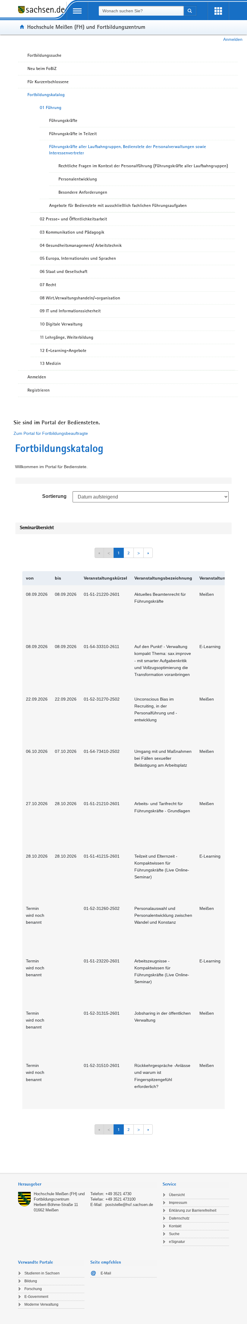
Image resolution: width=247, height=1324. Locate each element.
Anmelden (232, 39)
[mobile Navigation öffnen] (77, 11)
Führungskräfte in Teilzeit (73, 133)
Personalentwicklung (77, 179)
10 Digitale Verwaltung (61, 324)
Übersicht (177, 1195)
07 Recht (48, 284)
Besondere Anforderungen (82, 192)
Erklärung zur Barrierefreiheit (192, 1210)
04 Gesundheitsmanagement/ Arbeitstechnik (81, 245)
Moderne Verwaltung (41, 1304)
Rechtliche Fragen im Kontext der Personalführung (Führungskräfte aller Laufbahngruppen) (143, 165)
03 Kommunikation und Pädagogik (72, 232)
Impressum (178, 1203)
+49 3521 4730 (118, 1194)
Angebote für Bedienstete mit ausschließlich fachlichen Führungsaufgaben (118, 205)
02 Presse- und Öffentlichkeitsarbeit (73, 219)
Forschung (33, 1289)
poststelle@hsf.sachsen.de (129, 1204)
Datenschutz (179, 1218)
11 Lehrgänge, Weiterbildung (66, 337)
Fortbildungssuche (44, 55)
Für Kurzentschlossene (48, 81)
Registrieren (38, 390)
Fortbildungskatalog (46, 94)
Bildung (30, 1281)
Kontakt (175, 1226)
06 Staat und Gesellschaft (63, 271)
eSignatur (177, 1242)
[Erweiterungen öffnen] (218, 11)
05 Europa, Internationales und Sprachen (78, 258)
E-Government (36, 1297)
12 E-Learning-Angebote (63, 350)
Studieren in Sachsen (42, 1273)
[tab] (87, 1185)
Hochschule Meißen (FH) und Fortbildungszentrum (86, 26)
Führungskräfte (63, 120)
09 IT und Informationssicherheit (70, 311)
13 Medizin (50, 363)
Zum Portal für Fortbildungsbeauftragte (51, 433)
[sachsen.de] (42, 13)
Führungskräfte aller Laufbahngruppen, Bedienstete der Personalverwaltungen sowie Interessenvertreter (127, 150)
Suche (174, 1234)
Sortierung (54, 496)
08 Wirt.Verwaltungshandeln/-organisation (80, 298)
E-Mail (106, 1273)
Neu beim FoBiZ (42, 68)
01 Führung (50, 107)
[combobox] (140, 11)
